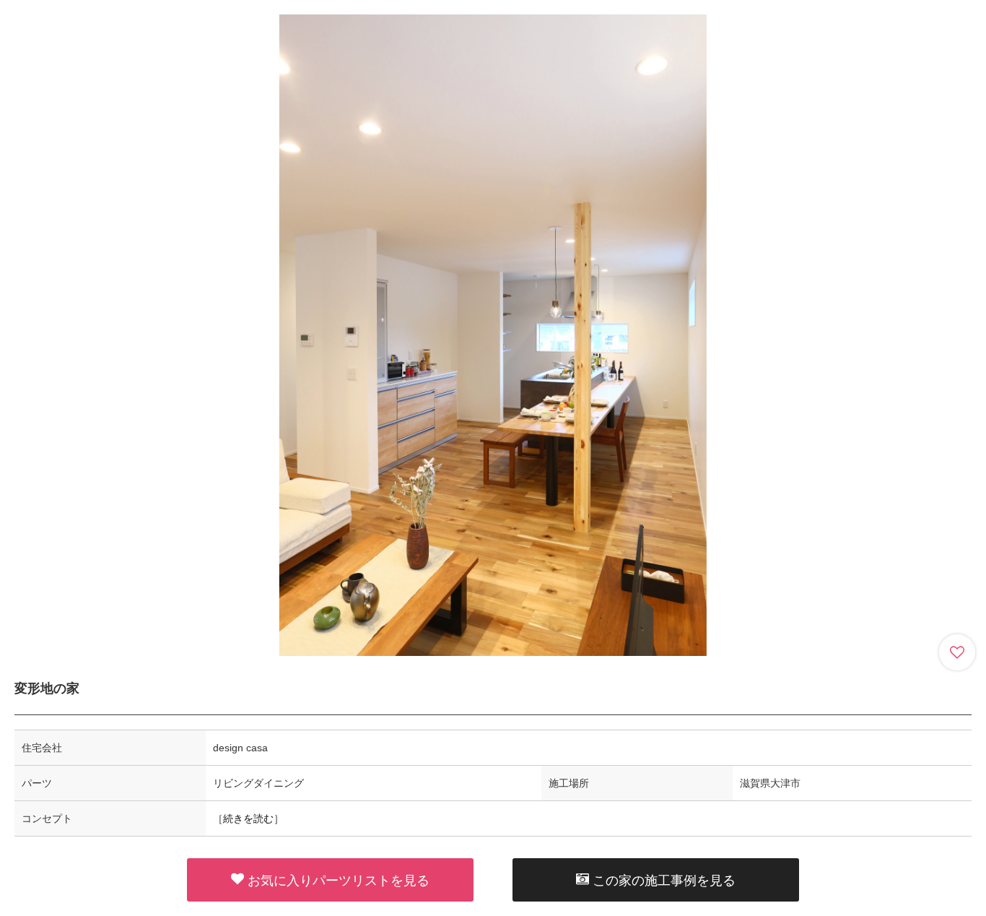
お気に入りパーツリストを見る (338, 880)
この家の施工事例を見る (664, 880)
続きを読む (248, 818)
